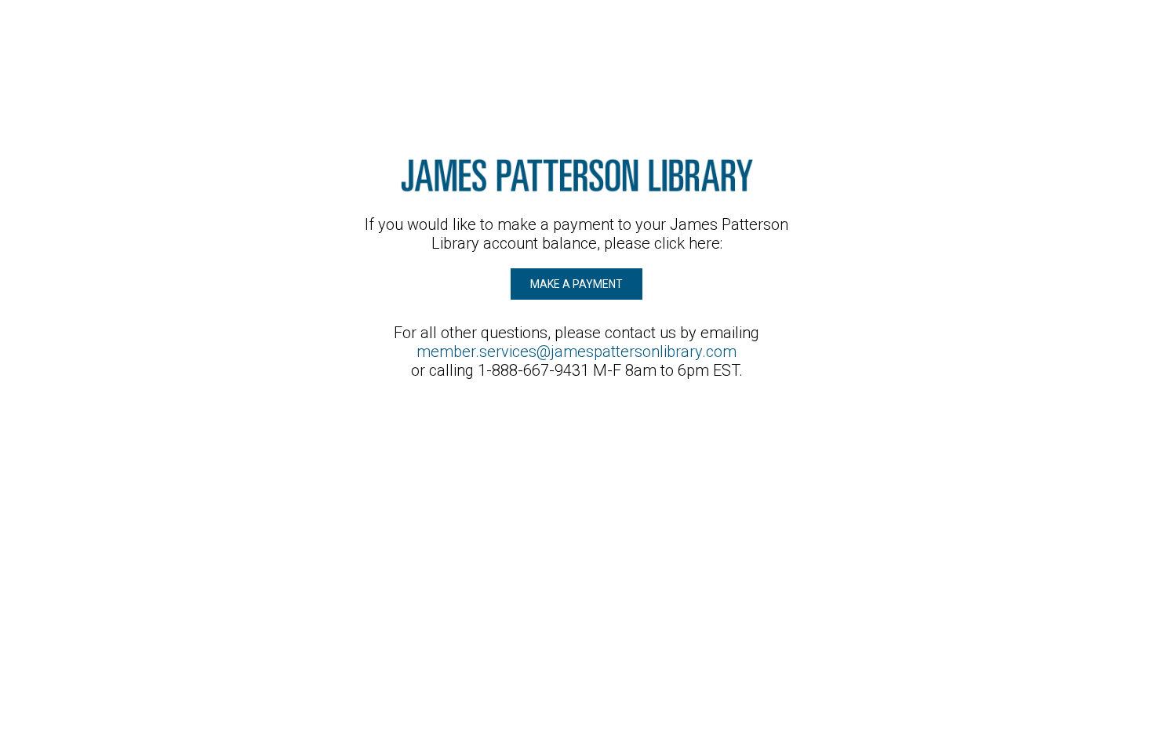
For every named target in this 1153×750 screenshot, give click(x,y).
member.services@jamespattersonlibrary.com (576, 351)
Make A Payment (576, 284)
